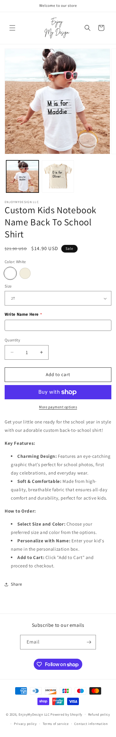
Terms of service (56, 724)
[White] (10, 273)
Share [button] (16, 584)
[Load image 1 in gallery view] (22, 176)
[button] (12, 28)
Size (8, 286)
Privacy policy (25, 724)
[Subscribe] (89, 642)
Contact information (91, 724)
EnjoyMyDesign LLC (34, 714)
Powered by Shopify (66, 714)
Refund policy (99, 714)
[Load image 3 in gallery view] (58, 176)
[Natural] (25, 273)
